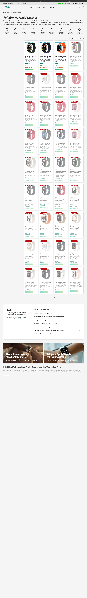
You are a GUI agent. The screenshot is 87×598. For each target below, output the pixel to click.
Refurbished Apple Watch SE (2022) (60, 257)
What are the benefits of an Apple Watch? (43, 313)
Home (4, 12)
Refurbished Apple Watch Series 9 (76, 90)
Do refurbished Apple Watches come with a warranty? (46, 323)
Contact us (25, 3)
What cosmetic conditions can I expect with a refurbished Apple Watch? (50, 327)
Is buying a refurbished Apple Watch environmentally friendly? (47, 320)
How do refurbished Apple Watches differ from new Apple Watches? (49, 316)
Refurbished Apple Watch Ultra (75, 59)
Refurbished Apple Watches (16, 12)
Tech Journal (16, 3)
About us (5, 3)
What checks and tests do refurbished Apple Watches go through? (49, 330)
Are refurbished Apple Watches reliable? (43, 334)
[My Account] (79, 7)
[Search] (76, 7)
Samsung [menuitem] (37, 7)
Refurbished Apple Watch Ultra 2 (30, 59)
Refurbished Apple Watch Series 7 (31, 146)
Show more (6, 375)
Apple (8, 12)
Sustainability (10, 3)
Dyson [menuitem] (44, 7)
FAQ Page (20, 318)
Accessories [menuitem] (51, 7)
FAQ (21, 3)
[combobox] (78, 3)
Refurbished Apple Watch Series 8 (30, 90)
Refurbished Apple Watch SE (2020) (76, 284)
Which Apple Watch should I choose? (42, 309)
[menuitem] (5, 3)
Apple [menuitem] (31, 7)
